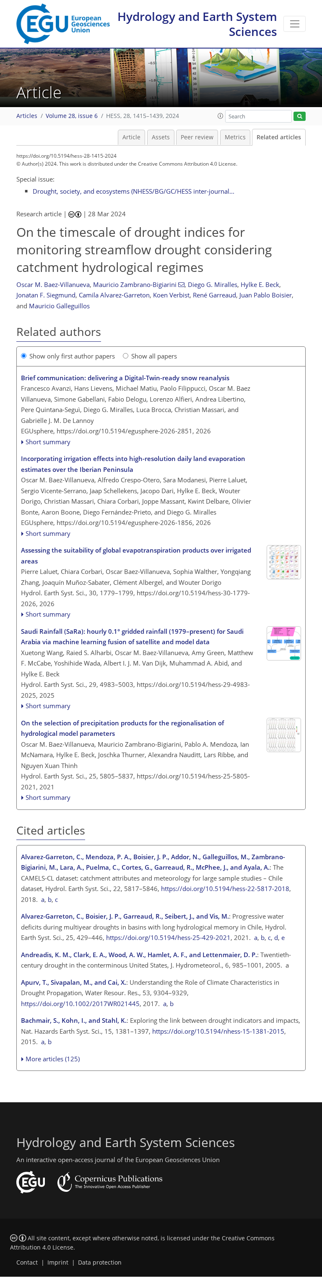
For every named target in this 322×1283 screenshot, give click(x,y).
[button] (220, 116)
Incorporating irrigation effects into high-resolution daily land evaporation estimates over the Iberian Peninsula (133, 464)
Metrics (235, 137)
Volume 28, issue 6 (72, 116)
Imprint (57, 1262)
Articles (26, 116)
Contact (27, 1262)
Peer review (197, 137)
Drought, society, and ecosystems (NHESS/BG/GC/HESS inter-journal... (133, 191)
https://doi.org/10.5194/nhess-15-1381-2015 (218, 1031)
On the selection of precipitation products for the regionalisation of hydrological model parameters (122, 728)
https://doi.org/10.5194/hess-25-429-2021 (168, 937)
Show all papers (154, 356)
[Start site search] (299, 116)
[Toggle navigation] (294, 24)
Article (131, 137)
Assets (161, 137)
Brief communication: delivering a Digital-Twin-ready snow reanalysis (125, 378)
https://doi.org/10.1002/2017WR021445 (80, 1003)
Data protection (100, 1262)
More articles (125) (53, 1059)
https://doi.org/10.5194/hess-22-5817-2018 (225, 888)
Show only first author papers (72, 356)
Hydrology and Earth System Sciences (197, 23)
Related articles (279, 137)
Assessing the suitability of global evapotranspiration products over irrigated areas (136, 555)
